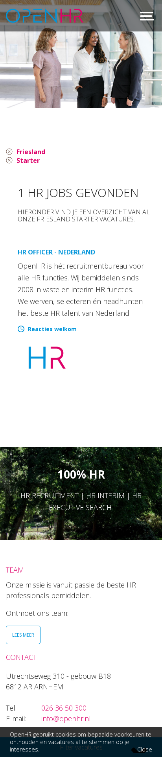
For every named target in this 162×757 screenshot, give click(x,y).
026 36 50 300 (64, 708)
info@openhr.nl (66, 718)
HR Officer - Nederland (56, 252)
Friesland (31, 151)
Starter (28, 160)
